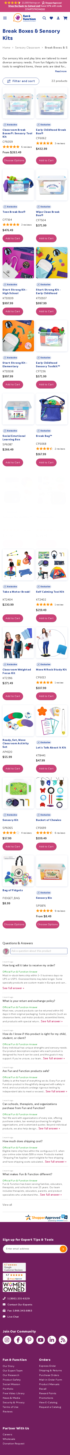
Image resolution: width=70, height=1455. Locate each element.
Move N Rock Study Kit (51, 669)
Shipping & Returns (50, 1370)
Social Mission (11, 1384)
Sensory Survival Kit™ (17, 517)
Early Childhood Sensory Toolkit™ (48, 364)
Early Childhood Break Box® (51, 131)
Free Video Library (14, 1393)
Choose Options (14, 160)
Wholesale (9, 1439)
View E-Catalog (48, 1402)
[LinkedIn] (52, 1340)
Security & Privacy (14, 1402)
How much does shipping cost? (23, 1141)
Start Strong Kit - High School (15, 291)
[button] (4, 18)
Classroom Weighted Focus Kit (17, 671)
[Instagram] (7, 1340)
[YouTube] (40, 1340)
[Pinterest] (29, 1340)
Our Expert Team (13, 1370)
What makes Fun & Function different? (27, 1174)
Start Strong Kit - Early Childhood (48, 291)
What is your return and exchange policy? (29, 1000)
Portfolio (8, 1388)
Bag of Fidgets (13, 890)
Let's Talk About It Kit (51, 747)
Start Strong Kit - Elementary (15, 364)
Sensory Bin (44, 897)
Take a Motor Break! (16, 591)
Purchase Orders (49, 1375)
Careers (7, 1434)
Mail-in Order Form (50, 1379)
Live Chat (13, 1316)
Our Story (8, 1366)
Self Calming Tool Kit (50, 591)
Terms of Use (10, 1407)
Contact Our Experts (19, 1304)
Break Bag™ (44, 435)
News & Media (11, 1398)
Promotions (46, 1398)
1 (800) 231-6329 (18, 1298)
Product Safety (12, 1379)
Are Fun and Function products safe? (26, 1071)
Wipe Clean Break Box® (48, 213)
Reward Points (47, 1393)
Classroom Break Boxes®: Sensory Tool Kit (17, 133)
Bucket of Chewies (48, 820)
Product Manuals (49, 1384)
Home (6, 47)
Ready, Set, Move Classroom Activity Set (16, 744)
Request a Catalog (50, 1407)
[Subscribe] (63, 1249)
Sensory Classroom (27, 47)
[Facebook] (18, 1340)
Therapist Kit (45, 517)
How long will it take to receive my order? (29, 965)
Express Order (47, 1366)
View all (7, 1204)
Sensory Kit (11, 820)
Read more (60, 71)
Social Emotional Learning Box (14, 437)
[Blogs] (63, 1340)
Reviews (7, 1411)
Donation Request (13, 1443)
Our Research (11, 1375)
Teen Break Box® (14, 211)
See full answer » (13, 988)
